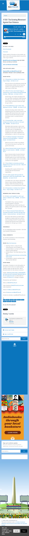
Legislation (14, 301)
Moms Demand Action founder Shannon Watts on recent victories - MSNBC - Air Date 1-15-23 (14, 150)
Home (5, 15)
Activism (4, 301)
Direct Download (7, 49)
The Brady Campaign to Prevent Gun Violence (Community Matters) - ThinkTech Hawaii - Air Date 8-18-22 (13, 138)
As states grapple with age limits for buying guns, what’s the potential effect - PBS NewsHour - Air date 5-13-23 (14, 176)
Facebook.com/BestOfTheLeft (13, 292)
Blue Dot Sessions (11, 243)
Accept (16, 531)
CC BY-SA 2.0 (10, 277)
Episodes (11, 321)
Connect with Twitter (9, 330)
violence (7, 299)
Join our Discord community (10, 64)
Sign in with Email (8, 334)
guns (4, 299)
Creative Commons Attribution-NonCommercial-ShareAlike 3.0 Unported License (14, 523)
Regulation (9, 301)
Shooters (18, 299)
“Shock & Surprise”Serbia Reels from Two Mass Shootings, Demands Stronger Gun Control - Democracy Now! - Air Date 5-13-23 (14, 212)
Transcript (5, 52)
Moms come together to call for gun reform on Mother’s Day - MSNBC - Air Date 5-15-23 (14, 197)
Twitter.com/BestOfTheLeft (14, 289)
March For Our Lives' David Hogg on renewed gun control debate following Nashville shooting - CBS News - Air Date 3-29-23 (14, 92)
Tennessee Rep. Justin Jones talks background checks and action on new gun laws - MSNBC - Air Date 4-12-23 (13, 122)
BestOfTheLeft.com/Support (10, 60)
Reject (24, 531)
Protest (22, 299)
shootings (11, 299)
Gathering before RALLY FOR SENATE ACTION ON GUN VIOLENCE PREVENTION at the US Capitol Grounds (14, 274)
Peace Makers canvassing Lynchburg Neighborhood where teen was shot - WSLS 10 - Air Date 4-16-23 (14, 165)
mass (15, 299)
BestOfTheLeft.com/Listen (17, 285)
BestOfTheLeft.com (12, 282)
